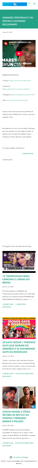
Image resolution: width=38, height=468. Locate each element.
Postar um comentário (24, 374)
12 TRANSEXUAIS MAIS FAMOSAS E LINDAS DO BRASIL (16, 279)
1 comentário (20, 304)
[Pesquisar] (29, 3)
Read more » (7, 307)
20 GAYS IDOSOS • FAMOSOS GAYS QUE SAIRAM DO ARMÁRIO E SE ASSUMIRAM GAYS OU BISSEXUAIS (18, 347)
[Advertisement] (19, 226)
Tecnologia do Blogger (20, 457)
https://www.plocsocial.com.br (17, 100)
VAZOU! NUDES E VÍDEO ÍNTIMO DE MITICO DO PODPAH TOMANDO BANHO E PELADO (16, 416)
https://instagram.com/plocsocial (22, 95)
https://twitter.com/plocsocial (20, 81)
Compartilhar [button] (27, 154)
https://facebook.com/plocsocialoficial (15, 89)
